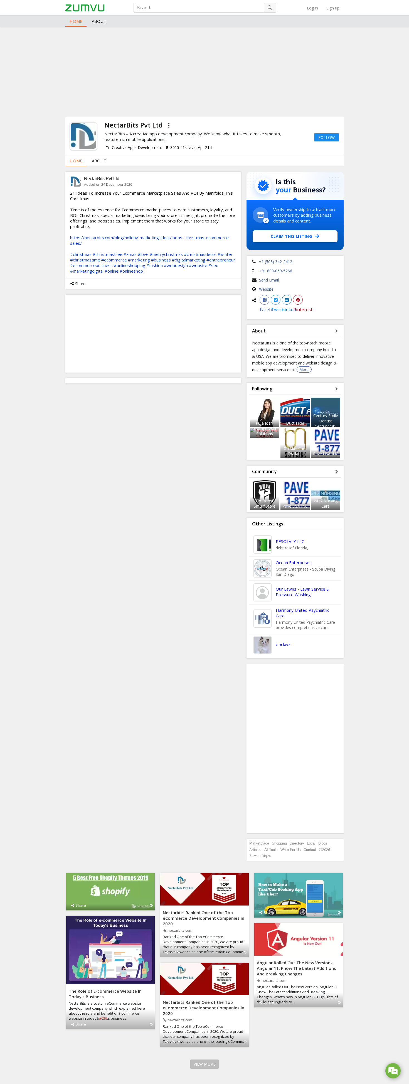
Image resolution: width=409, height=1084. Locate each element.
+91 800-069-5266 (275, 270)
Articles (255, 849)
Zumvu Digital (260, 856)
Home (76, 21)
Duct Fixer (295, 423)
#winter (225, 254)
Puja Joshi (265, 423)
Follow (326, 137)
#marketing (139, 260)
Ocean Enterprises (294, 562)
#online (112, 271)
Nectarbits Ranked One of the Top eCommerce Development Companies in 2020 (203, 918)
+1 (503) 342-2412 (275, 261)
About (99, 21)
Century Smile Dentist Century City (325, 421)
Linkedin (287, 300)
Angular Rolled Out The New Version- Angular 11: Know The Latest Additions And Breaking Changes (296, 968)
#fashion (154, 265)
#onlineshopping (129, 265)
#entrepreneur (220, 260)
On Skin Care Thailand (295, 451)
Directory (297, 843)
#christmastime (85, 260)
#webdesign (176, 265)
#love (143, 254)
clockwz (283, 644)
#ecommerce (114, 260)
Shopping (279, 843)
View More (204, 1064)
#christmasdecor (200, 254)
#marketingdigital (87, 271)
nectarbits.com (179, 930)
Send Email (269, 280)
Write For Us (290, 849)
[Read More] (151, 905)
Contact (310, 849)
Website (266, 289)
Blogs (322, 843)
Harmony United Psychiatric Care (302, 612)
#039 (103, 1018)
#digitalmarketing (188, 260)
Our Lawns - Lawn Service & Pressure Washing (302, 591)
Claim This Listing (291, 236)
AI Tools (271, 849)
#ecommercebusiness (91, 265)
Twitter (275, 300)
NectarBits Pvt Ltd (101, 178)
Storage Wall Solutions (264, 431)
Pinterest (298, 300)
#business (161, 260)
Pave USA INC (325, 453)
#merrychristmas (166, 254)
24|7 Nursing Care (325, 503)
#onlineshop (131, 271)
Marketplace (259, 843)
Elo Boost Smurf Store (264, 503)
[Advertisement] (204, 71)
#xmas (130, 254)
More (304, 369)
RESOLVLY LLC (290, 541)
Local (311, 843)
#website (198, 265)
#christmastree (107, 254)
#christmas (81, 254)
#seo (213, 265)
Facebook (264, 300)
